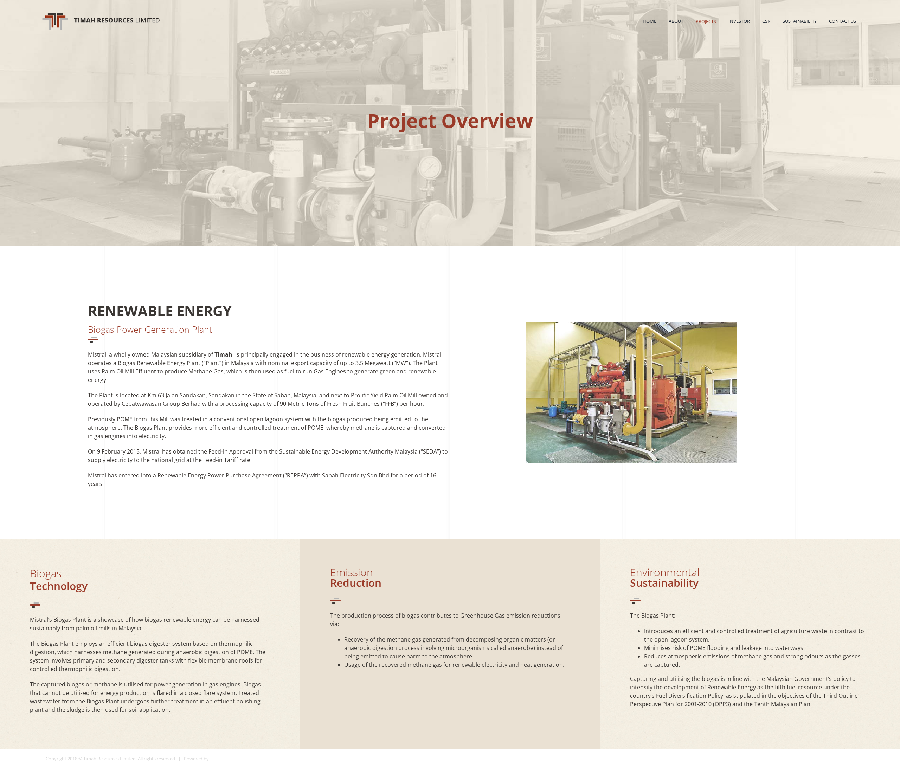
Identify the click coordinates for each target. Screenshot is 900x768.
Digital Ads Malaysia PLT (235, 758)
